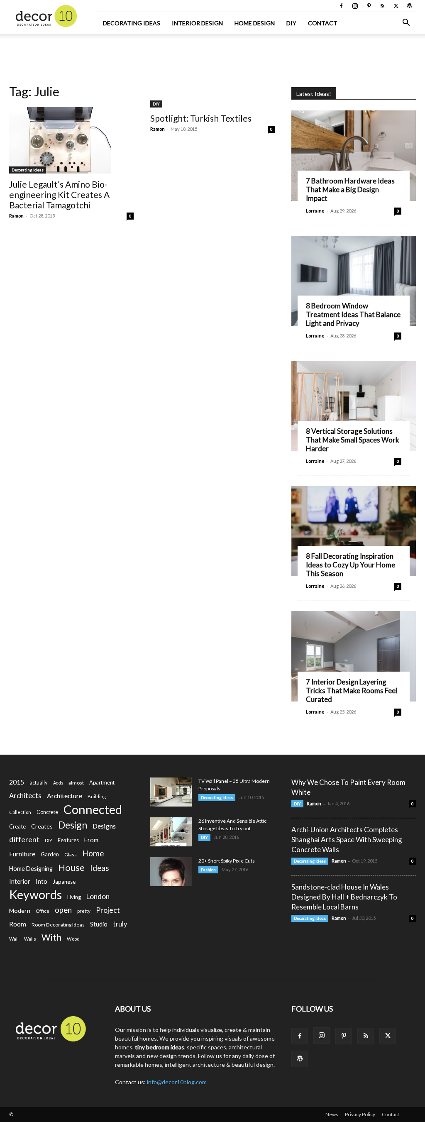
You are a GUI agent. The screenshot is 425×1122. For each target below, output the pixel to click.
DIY (291, 23)
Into (41, 881)
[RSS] (382, 6)
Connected (93, 809)
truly (120, 924)
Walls (30, 938)
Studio (98, 924)
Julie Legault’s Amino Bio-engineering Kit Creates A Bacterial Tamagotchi (59, 194)
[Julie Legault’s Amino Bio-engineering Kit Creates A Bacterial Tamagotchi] (71, 140)
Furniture (22, 854)
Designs (104, 826)
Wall (14, 938)
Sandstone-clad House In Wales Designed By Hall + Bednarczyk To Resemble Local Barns (344, 896)
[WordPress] (409, 6)
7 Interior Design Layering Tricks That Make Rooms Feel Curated (351, 690)
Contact (322, 23)
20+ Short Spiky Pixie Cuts (226, 861)
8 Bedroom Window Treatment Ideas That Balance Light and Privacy (353, 314)
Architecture (64, 795)
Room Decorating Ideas (58, 925)
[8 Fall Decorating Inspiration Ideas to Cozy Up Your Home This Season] (353, 531)
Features (68, 840)
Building (97, 796)
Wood (73, 938)
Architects (25, 796)
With (51, 937)
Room (17, 924)
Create (17, 826)
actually (38, 782)
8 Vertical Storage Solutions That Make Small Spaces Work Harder (352, 440)
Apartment (102, 782)
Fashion (208, 869)
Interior (19, 881)
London (98, 896)
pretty (83, 911)
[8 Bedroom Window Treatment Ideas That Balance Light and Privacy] (353, 281)
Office (42, 911)
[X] (396, 6)
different (24, 839)
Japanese (64, 881)
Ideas (99, 868)
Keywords (35, 894)
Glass (70, 854)
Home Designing (31, 868)
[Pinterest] (368, 6)
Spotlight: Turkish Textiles (201, 118)
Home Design (254, 23)
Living (74, 897)
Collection (20, 812)
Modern (19, 910)
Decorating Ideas (131, 23)
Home (93, 853)
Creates (42, 826)
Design (72, 825)
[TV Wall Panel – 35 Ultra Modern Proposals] (171, 792)
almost (76, 783)
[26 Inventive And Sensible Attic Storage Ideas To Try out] (171, 831)
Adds (58, 782)
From (91, 839)
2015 (16, 782)
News (331, 1114)
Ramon (16, 215)
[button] (406, 23)
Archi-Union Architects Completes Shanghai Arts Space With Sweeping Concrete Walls (346, 839)
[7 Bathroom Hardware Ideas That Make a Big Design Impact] (353, 155)
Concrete (47, 812)
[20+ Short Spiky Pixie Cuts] (171, 871)
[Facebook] (341, 6)
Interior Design (197, 23)
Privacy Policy (360, 1114)
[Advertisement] (212, 56)
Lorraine (315, 210)
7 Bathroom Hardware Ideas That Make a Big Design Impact (350, 189)
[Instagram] (355, 6)
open (63, 910)
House (71, 867)
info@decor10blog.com (177, 1081)
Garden (50, 854)
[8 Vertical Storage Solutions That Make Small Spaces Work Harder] (353, 406)
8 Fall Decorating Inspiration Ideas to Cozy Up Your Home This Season (350, 565)
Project (108, 910)
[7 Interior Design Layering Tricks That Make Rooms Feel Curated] (353, 656)
